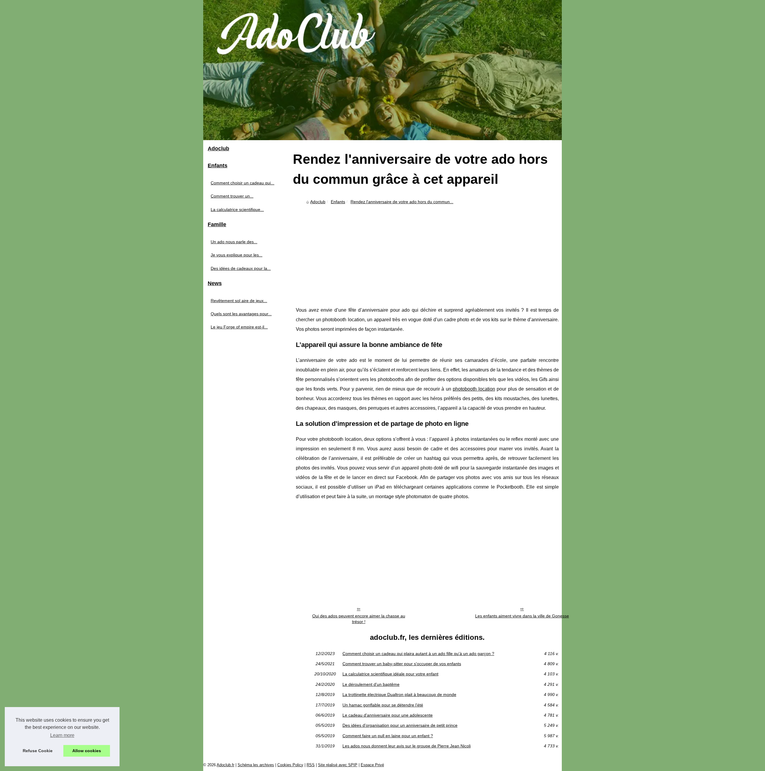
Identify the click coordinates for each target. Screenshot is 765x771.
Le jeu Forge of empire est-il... (239, 327)
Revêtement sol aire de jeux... (239, 300)
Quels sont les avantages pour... (241, 313)
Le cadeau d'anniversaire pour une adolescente (387, 715)
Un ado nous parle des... (234, 241)
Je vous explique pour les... (236, 255)
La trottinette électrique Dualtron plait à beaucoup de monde (399, 694)
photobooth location (474, 388)
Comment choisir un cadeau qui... (242, 182)
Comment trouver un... (232, 196)
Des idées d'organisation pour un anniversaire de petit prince (400, 725)
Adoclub (317, 201)
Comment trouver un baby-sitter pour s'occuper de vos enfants (401, 664)
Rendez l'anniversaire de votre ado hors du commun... (402, 201)
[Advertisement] (427, 251)
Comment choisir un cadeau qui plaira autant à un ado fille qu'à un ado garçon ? (418, 653)
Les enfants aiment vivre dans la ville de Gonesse (522, 616)
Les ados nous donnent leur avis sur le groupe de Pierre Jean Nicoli (406, 746)
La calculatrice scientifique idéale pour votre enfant (390, 674)
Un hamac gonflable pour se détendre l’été (382, 705)
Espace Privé (372, 765)
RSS (311, 765)
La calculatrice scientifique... (237, 209)
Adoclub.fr (225, 765)
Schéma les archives (256, 765)
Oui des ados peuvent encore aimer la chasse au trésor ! (358, 619)
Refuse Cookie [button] (38, 750)
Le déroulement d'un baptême (371, 684)
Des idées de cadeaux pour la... (241, 268)
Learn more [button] (62, 735)
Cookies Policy (290, 765)
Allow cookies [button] (86, 750)
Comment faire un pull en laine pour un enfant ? (387, 736)
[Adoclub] (382, 70)
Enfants (338, 201)
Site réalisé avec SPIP (337, 765)
